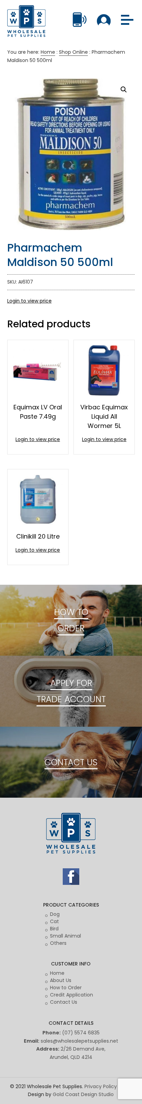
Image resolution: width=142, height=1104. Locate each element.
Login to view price (29, 300)
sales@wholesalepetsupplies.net (79, 1040)
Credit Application (71, 994)
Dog (55, 914)
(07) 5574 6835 (81, 1032)
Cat (54, 921)
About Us (60, 980)
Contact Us (63, 1002)
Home (48, 52)
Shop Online (73, 52)
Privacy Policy (100, 1086)
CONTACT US (71, 762)
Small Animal (65, 935)
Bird (54, 928)
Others (58, 943)
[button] (124, 89)
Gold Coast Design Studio (83, 1094)
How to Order (66, 987)
